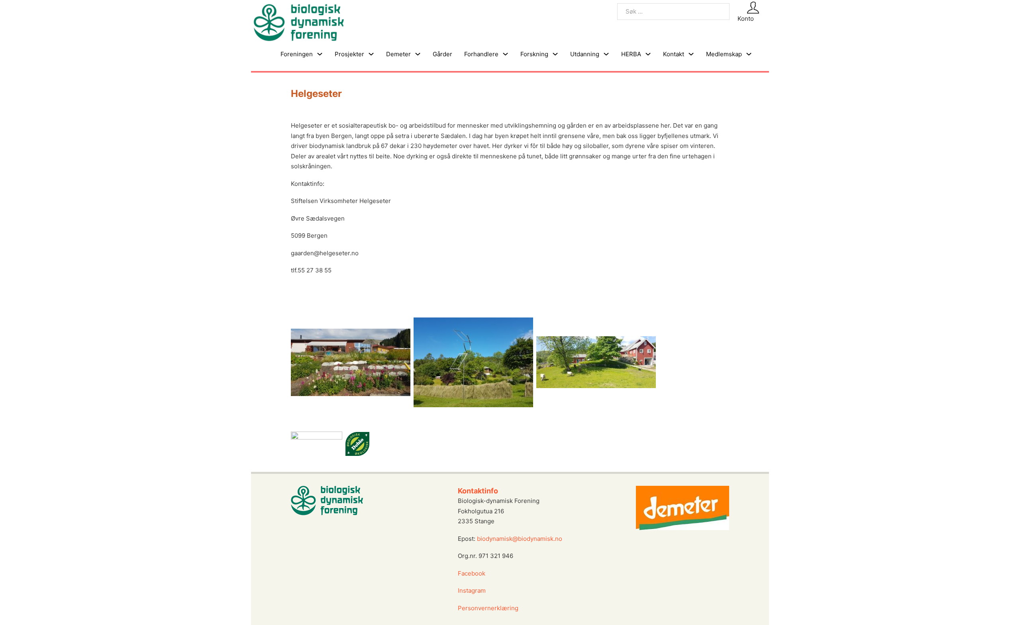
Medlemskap (724, 54)
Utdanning (584, 54)
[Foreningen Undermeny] (320, 54)
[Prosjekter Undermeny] (371, 54)
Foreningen (296, 54)
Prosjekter (349, 54)
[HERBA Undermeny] (648, 54)
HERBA (631, 54)
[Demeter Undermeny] (418, 54)
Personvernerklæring (488, 608)
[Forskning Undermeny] (555, 54)
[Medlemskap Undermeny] (749, 54)
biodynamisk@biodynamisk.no (519, 538)
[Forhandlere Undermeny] (505, 54)
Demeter (398, 54)
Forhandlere (481, 54)
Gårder (442, 54)
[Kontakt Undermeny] (691, 54)
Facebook (471, 573)
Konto (746, 18)
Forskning (534, 54)
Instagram (472, 590)
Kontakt (673, 54)
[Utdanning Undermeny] (606, 54)
